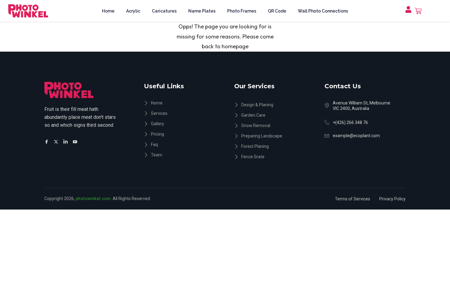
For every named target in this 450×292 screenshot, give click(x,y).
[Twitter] (57, 141)
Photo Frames (241, 11)
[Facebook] (47, 141)
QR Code (277, 11)
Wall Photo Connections (323, 11)
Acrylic (133, 11)
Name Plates (202, 11)
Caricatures (164, 11)
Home (108, 11)
